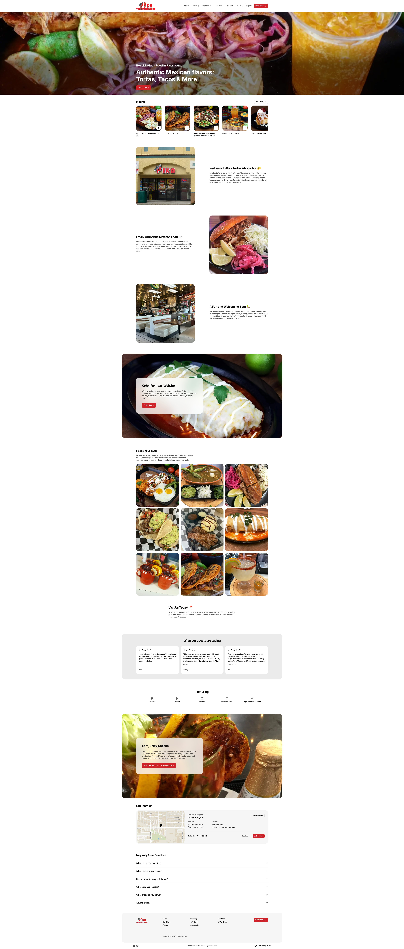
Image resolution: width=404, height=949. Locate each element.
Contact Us (194, 925)
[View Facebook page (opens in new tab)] (134, 946)
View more (187, 664)
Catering (195, 6)
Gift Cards (230, 6)
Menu (186, 6)
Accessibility (182, 936)
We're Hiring (222, 922)
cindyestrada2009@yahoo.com (223, 827)
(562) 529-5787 (217, 825)
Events (165, 925)
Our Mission (206, 6)
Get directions (257, 816)
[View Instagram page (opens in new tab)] (137, 946)
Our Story (218, 6)
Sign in (249, 6)
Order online (258, 836)
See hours (245, 836)
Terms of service (169, 936)
